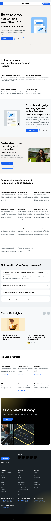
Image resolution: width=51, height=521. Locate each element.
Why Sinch (36, 474)
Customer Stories (21, 474)
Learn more (3, 374)
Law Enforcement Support (30, 516)
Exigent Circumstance (41, 516)
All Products (3, 492)
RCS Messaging (21, 484)
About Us (36, 472)
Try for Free (36, 487)
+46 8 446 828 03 (22, 500)
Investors (36, 482)
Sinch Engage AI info (22, 492)
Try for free (19, 38)
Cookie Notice (11, 516)
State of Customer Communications (25, 487)
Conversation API (7, 167)
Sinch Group (36, 475)
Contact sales (46, 3)
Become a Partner (21, 482)
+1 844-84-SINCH (5, 500)
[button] (34, 1)
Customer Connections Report (24, 489)
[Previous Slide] (44, 313)
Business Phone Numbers (6, 472)
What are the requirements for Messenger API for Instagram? (19, 292)
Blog (18, 491)
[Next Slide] (48, 313)
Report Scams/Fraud (20, 516)
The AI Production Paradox (23, 486)
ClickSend (3, 487)
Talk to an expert (7, 38)
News (19, 472)
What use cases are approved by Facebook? (14, 285)
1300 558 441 (4, 507)
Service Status (21, 479)
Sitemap (19, 494)
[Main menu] (1, 3)
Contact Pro (3, 491)
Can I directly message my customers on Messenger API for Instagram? (21, 299)
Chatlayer (3, 489)
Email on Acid (3, 484)
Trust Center (20, 475)
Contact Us (36, 486)
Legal (2, 516)
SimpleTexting (4, 486)
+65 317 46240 (38, 500)
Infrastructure (37, 477)
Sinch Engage (4, 475)
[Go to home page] (25, 4)
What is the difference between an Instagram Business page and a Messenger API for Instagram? (24, 273)
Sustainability (37, 484)
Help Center (20, 477)
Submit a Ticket (21, 480)
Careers (35, 480)
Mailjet (2, 482)
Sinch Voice (3, 474)
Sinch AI (36, 479)
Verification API (4, 479)
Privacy (6, 516)
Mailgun (2, 480)
